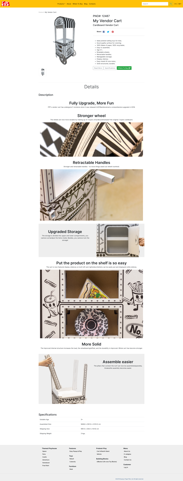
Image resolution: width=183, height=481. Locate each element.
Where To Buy (78, 4)
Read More (98, 68)
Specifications (110, 68)
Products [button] (60, 4)
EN (175, 4)
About (69, 4)
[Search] (171, 4)
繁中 (179, 4)
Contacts (92, 4)
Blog (85, 4)
